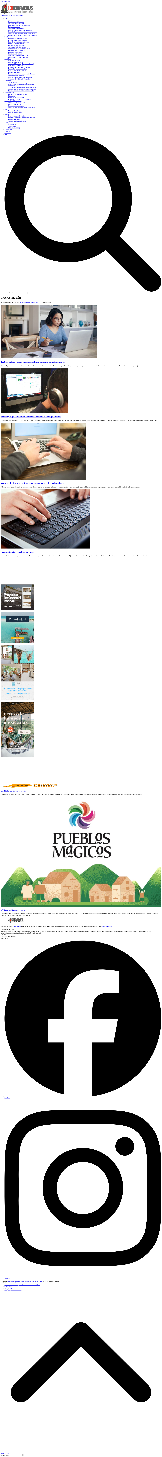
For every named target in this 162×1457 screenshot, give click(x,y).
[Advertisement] (57, 571)
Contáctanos (8, 1286)
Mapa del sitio (8, 1288)
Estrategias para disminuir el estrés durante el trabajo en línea (31, 416)
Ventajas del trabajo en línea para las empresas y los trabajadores (32, 483)
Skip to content (5, 1)
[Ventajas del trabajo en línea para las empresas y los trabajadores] (43, 479)
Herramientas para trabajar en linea (30, 302)
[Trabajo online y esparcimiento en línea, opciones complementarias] (49, 358)
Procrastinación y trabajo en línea (17, 552)
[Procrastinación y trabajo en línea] (45, 548)
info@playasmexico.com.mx (12, 1290)
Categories (4, 936)
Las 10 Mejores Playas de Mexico (13, 791)
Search (6, 293)
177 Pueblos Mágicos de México (13, 910)
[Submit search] (27, 293)
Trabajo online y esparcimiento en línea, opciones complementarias (33, 362)
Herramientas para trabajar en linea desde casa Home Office (24, 1281)
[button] (12, 15)
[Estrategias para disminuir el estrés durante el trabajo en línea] (34, 412)
